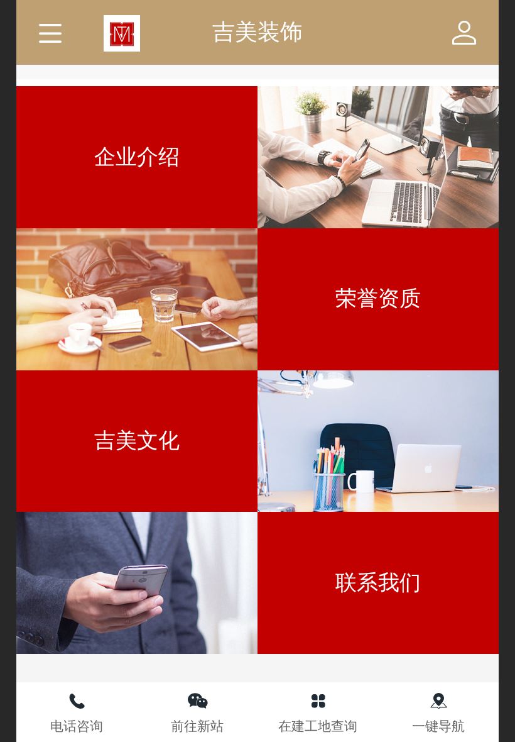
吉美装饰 (257, 32)
